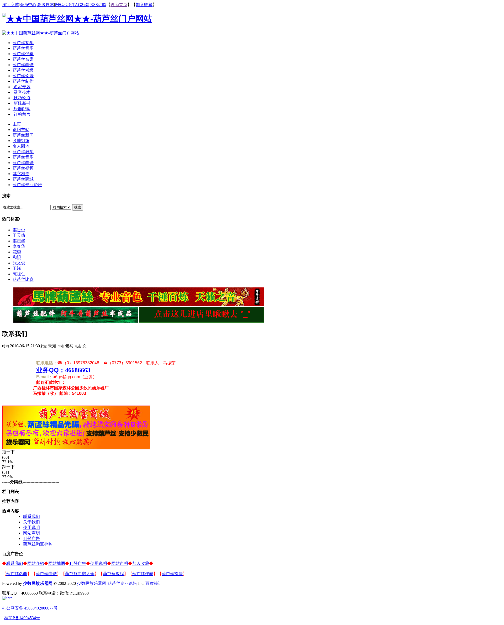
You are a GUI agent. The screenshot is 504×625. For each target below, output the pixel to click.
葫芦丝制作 (23, 81)
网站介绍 (35, 563)
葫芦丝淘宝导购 (37, 544)
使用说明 (31, 527)
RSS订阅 (98, 4)
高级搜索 (45, 4)
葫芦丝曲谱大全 (79, 573)
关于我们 (31, 522)
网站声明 (31, 533)
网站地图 (63, 4)
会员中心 (28, 4)
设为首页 (119, 4)
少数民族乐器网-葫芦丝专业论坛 (107, 583)
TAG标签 (81, 4)
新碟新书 (21, 103)
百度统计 (153, 583)
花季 (17, 252)
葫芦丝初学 (23, 42)
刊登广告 (31, 538)
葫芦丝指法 (172, 573)
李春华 (19, 246)
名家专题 (21, 87)
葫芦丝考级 (23, 70)
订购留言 (21, 114)
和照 (17, 257)
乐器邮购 (21, 109)
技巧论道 (21, 98)
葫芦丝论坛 (23, 75)
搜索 (77, 207)
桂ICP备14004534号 (22, 618)
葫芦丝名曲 (16, 573)
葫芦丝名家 (23, 59)
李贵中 (19, 230)
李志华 (19, 241)
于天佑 (19, 235)
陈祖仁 (19, 274)
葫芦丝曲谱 (23, 64)
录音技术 (21, 92)
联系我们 (31, 516)
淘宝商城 (10, 4)
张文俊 (19, 263)
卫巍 (17, 268)
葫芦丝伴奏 (23, 53)
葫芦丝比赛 (23, 279)
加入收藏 (144, 4)
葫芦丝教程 (113, 573)
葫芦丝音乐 (23, 48)
